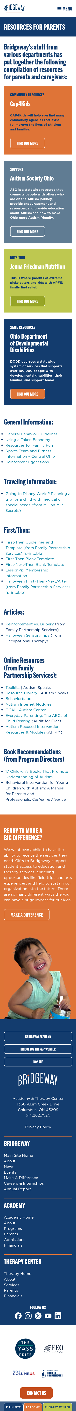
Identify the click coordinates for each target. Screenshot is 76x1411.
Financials (13, 1245)
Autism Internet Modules (28, 704)
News (9, 1166)
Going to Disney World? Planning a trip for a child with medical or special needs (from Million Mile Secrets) (37, 502)
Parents (11, 1233)
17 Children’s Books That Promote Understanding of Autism (36, 774)
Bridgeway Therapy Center (38, 1049)
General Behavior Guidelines (31, 434)
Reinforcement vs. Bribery (29, 624)
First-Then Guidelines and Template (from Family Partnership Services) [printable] (37, 547)
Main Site (13, 1407)
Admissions (14, 1239)
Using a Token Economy (27, 439)
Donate (38, 1061)
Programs (13, 1228)
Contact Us (36, 1393)
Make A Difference (21, 1177)
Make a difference (27, 915)
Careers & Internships (24, 1183)
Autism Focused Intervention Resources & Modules (32, 729)
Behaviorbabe (18, 698)
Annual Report (17, 1188)
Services (11, 1284)
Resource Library (21, 693)
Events (10, 1172)
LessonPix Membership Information (26, 572)
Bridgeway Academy (38, 1036)
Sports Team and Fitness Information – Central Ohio (30, 453)
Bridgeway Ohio (18, 8)
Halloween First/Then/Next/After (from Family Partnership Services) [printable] (37, 586)
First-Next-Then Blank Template (34, 564)
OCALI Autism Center (25, 709)
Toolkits (12, 687)
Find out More (27, 231)
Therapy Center (57, 1407)
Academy (33, 1407)
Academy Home (19, 1217)
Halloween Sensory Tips (27, 635)
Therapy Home (17, 1273)
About (10, 1161)
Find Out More (27, 143)
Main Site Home (18, 1155)
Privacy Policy (38, 1127)
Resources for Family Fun (29, 445)
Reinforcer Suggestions (27, 462)
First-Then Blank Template (29, 558)
